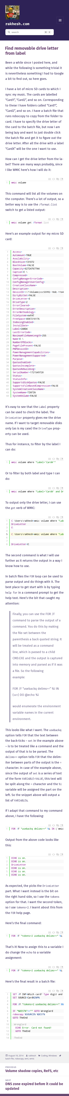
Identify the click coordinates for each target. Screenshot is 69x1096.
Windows (53, 1055)
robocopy (19, 1058)
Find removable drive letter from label (31, 51)
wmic (31, 1058)
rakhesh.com (17, 23)
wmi (26, 1058)
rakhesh (32, 1055)
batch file (9, 1058)
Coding (44, 1055)
